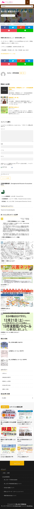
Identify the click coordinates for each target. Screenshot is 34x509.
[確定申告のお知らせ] (4, 109)
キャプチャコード (5, 174)
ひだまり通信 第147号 (7, 456)
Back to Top (17, 463)
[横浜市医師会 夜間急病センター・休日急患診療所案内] (4, 90)
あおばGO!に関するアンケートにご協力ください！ (24, 423)
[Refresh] (12, 167)
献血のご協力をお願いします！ (8, 440)
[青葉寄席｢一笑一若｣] (4, 100)
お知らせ (12, 15)
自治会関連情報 (6, 476)
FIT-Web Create (17, 505)
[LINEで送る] (25, 30)
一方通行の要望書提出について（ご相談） (10, 237)
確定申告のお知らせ (14, 107)
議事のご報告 (5, 389)
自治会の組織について (9, 487)
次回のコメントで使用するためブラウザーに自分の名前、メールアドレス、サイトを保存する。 (17, 164)
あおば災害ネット (5, 284)
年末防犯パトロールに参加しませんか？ (10, 332)
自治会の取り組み (6, 385)
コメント (3, 128)
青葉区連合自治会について (10, 495)
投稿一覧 (22, 73)
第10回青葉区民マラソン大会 (8, 53)
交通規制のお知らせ (5, 308)
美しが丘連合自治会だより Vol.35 (24, 440)
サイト (2, 156)
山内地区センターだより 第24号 (16, 351)
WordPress (30, 505)
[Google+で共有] (21, 27)
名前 (2, 143)
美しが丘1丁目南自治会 (21, 504)
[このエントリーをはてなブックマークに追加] (29, 27)
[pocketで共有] (9, 30)
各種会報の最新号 (6, 377)
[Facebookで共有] (5, 27)
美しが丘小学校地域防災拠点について (12, 483)
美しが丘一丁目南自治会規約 (10, 479)
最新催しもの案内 (6, 381)
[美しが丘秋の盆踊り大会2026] (4, 345)
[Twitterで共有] (13, 27)
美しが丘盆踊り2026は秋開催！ (8, 423)
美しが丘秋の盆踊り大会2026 (16, 342)
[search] (32, 6)
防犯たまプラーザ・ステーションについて (13, 491)
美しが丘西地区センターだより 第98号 (18, 359)
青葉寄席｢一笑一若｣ (14, 97)
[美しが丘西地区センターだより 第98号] (4, 362)
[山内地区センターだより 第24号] (4, 353)
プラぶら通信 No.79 (22, 456)
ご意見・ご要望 (6, 473)
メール (2, 150)
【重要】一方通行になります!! (8, 261)
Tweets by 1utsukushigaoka (8, 210)
